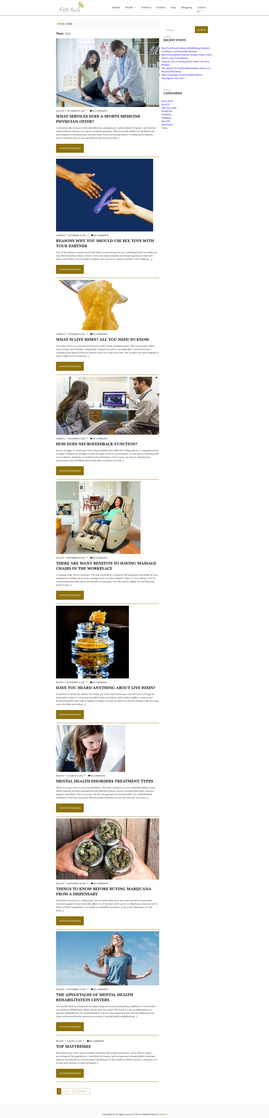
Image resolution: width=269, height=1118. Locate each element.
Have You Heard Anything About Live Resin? (105, 687)
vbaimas (163, 1114)
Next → (85, 1091)
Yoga (173, 7)
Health (129, 7)
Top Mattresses (73, 1046)
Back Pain (167, 101)
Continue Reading (70, 149)
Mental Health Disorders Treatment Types (104, 781)
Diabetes (146, 7)
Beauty (116, 7)
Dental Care (169, 107)
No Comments (99, 111)
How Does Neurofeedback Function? (96, 443)
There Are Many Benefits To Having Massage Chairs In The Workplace (106, 566)
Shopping (186, 7)
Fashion (160, 7)
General (60, 235)
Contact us (201, 9)
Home (60, 23)
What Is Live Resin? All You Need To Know (102, 339)
